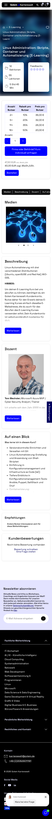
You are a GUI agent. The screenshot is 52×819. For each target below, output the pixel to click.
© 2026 (16, 771)
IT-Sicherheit (12, 650)
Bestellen (26, 578)
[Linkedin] (15, 784)
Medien (7, 192)
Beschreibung (21, 192)
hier (15, 610)
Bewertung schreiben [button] (26, 549)
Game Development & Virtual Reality (24, 696)
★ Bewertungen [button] (49, 412)
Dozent (35, 192)
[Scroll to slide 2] (28, 245)
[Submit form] (43, 618)
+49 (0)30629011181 (20, 760)
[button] (37, 68)
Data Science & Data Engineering (22, 692)
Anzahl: (9, 135)
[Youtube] (9, 784)
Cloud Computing (14, 659)
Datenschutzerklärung (23, 605)
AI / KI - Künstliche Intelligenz (21, 655)
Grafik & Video (12, 700)
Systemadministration (17, 663)
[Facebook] (4, 784)
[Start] (4, 27)
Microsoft (10, 688)
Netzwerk (10, 667)
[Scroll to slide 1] (24, 245)
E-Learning (15, 27)
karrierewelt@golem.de (22, 756)
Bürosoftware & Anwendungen (21, 709)
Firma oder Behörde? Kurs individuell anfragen (26, 151)
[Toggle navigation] (5, 5)
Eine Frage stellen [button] (26, 552)
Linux (8, 684)
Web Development (15, 671)
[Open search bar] (38, 5)
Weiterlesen (13, 330)
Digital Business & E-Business (21, 705)
